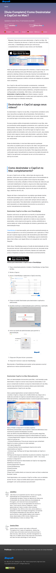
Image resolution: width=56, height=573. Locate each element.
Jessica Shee (37, 25)
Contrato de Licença (41, 549)
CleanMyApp (11, 230)
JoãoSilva (12, 25)
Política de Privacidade (30, 549)
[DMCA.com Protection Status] (10, 566)
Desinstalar (50, 549)
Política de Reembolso (17, 549)
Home (6, 6)
